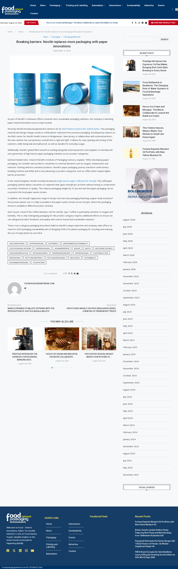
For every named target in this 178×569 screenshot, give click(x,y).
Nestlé (88, 248)
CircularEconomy (16, 243)
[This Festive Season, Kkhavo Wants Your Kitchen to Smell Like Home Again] (99, 338)
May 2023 (128, 467)
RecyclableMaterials (34, 258)
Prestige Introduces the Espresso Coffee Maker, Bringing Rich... (24, 357)
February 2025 (130, 347)
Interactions (115, 5)
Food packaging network (20, 248)
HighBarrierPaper (62, 248)
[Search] (176, 9)
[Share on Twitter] (72, 273)
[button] (41, 23)
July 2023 (127, 460)
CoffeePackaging (36, 243)
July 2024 (127, 396)
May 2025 (128, 326)
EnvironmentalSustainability (75, 243)
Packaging (55, 5)
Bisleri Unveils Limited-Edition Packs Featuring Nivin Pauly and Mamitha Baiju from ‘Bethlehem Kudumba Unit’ (153, 532)
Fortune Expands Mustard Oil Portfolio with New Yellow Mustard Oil (156, 152)
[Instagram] (139, 23)
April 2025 (128, 333)
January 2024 (129, 439)
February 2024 (130, 432)
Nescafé (77, 248)
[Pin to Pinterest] (75, 273)
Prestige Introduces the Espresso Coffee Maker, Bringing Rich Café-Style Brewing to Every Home (155, 66)
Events (161, 5)
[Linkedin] (143, 23)
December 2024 (131, 361)
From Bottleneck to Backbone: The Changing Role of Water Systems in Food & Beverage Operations (155, 88)
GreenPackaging (43, 248)
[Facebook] (132, 23)
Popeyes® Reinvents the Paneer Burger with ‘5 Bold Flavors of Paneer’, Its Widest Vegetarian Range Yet (155, 543)
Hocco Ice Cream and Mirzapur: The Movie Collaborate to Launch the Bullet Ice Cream (156, 111)
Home (33, 5)
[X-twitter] (14, 551)
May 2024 (128, 411)
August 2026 (129, 219)
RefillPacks (75, 258)
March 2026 (128, 255)
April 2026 (128, 248)
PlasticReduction (100, 253)
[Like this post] (66, 273)
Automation (97, 5)
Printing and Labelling (77, 5)
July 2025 (127, 311)
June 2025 (128, 318)
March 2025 (128, 340)
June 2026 (128, 233)
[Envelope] (32, 551)
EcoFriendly (53, 243)
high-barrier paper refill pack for (77, 180)
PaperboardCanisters (61, 253)
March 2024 (128, 425)
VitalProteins (38, 262)
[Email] (146, 23)
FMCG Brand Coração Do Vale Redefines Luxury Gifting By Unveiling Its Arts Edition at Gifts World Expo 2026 (155, 554)
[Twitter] (136, 23)
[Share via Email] (78, 273)
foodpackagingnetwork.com (39, 283)
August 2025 (129, 304)
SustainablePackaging (18, 262)
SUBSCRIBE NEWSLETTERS (164, 23)
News (43, 5)
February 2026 (130, 262)
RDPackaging (14, 258)
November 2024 (131, 368)
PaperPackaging (82, 253)
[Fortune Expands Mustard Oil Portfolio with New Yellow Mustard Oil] (131, 153)
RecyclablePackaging (56, 258)
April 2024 (128, 418)
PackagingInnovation (18, 253)
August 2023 (129, 453)
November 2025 (131, 283)
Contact (34, 13)
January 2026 (129, 269)
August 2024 (129, 389)
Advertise (149, 5)
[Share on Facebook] (69, 273)
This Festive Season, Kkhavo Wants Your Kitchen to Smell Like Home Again (77, 23)
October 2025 (130, 290)
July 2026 (127, 226)
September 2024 (131, 382)
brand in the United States (81, 128)
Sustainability (133, 5)
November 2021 (131, 474)
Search (164, 39)
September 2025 (131, 297)
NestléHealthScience (104, 248)
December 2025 (131, 276)
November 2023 (131, 446)
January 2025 (129, 354)
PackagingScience (40, 253)
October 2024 (130, 375)
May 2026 (128, 240)
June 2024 (128, 403)
